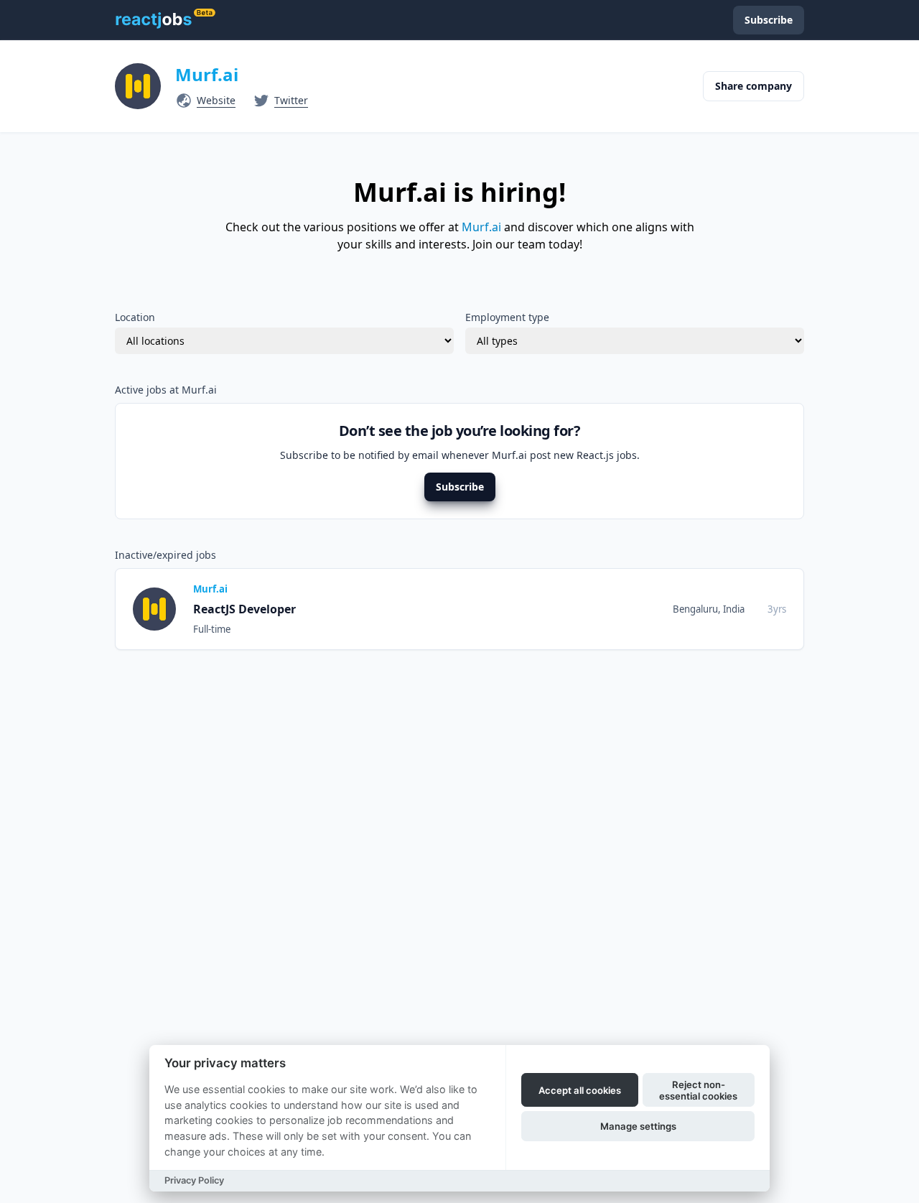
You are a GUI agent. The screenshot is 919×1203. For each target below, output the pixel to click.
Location (135, 317)
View (705, 609)
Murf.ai (206, 74)
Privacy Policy (194, 1180)
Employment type (507, 317)
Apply (760, 609)
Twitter (291, 100)
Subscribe (460, 486)
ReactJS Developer (244, 609)
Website (216, 100)
